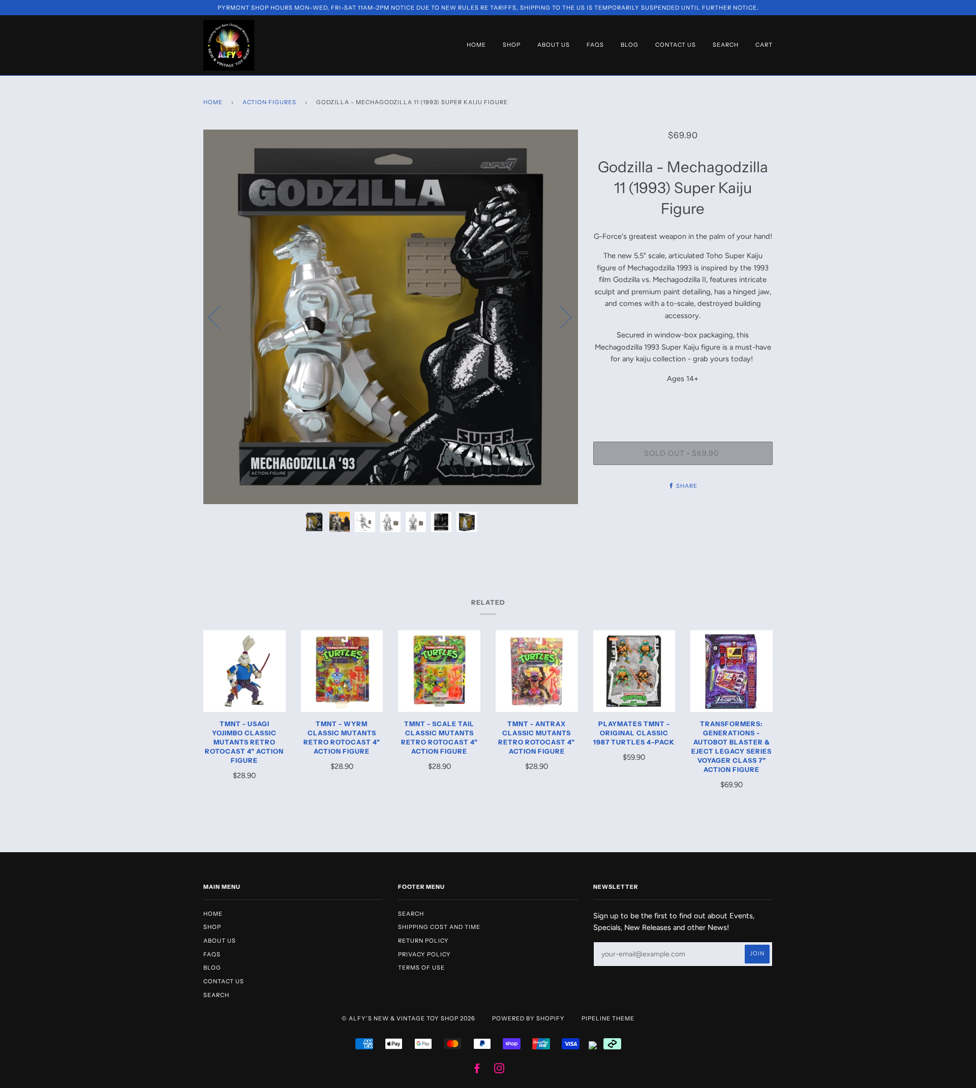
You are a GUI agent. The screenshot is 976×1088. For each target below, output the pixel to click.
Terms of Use (421, 967)
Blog (629, 44)
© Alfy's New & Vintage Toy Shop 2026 (408, 1018)
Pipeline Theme (608, 1018)
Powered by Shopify (528, 1018)
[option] (390, 317)
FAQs (595, 44)
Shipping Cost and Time (439, 926)
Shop (512, 44)
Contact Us (675, 44)
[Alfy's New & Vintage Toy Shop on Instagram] (499, 1070)
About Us (553, 44)
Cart (764, 44)
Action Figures (269, 102)
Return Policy (423, 940)
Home (476, 44)
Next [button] (559, 317)
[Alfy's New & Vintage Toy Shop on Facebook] (477, 1070)
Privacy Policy (424, 954)
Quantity (682, 400)
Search (726, 44)
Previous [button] (220, 317)
